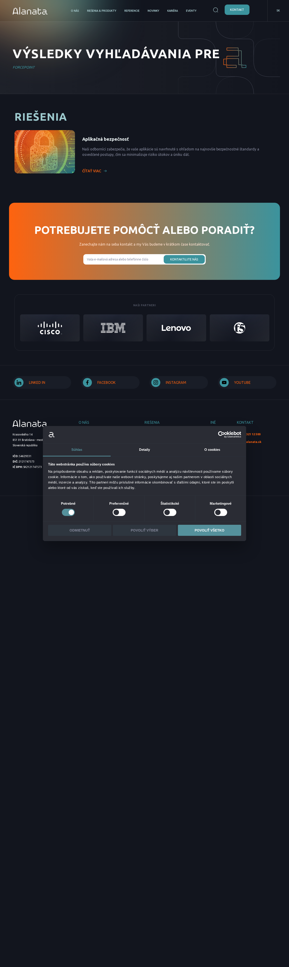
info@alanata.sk (249, 441)
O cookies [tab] (212, 449)
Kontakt (237, 10)
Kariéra (172, 10)
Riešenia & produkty (101, 10)
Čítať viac (91, 171)
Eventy (191, 10)
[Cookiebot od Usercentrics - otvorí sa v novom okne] (221, 434)
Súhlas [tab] (76, 449)
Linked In (37, 382)
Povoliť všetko (209, 530)
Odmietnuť (80, 530)
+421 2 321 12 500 (248, 434)
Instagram (176, 382)
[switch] (119, 512)
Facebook (106, 382)
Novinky (153, 10)
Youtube (242, 382)
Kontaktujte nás (184, 259)
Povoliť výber (144, 530)
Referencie (132, 10)
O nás (75, 10)
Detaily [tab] (144, 449)
